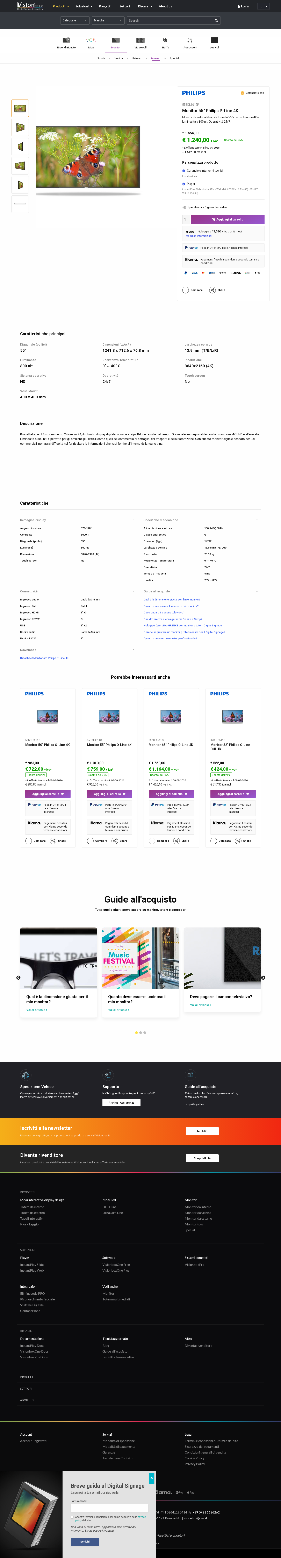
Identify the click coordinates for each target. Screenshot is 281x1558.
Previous (18, 977)
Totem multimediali (116, 1299)
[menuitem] (243, 6)
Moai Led (109, 1200)
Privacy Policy (195, 1464)
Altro (188, 1338)
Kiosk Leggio (29, 1224)
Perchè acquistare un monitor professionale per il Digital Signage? (184, 632)
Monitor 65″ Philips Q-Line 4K (171, 745)
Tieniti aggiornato (115, 1338)
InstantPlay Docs (32, 1345)
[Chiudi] (151, 1478)
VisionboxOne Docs (34, 1351)
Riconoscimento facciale (37, 1299)
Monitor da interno (198, 1207)
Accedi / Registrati (33, 1441)
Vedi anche (110, 1286)
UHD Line (109, 1207)
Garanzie (108, 1452)
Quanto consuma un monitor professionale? (170, 638)
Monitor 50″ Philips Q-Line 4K (47, 745)
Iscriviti (202, 1131)
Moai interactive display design (42, 1200)
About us (165, 6)
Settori (125, 6)
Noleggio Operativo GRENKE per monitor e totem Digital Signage (183, 625)
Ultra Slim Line (112, 1213)
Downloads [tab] (28, 650)
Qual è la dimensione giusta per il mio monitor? (172, 599)
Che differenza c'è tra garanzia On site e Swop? (173, 619)
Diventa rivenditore (198, 1345)
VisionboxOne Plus (115, 1270)
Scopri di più (202, 1158)
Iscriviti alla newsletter (118, 1357)
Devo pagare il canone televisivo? (164, 612)
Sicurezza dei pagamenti (202, 1446)
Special (174, 58)
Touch (101, 58)
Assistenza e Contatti (117, 1458)
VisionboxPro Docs (34, 1357)
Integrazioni (28, 1286)
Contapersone (30, 1311)
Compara (196, 290)
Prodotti (59, 6)
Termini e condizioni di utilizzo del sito (211, 1441)
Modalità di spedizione (118, 1441)
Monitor (191, 1200)
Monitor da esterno (198, 1218)
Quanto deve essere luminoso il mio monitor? (171, 606)
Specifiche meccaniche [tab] (161, 520)
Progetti (105, 6)
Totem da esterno (32, 1213)
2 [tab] (140, 1033)
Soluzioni (82, 6)
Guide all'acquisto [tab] (157, 591)
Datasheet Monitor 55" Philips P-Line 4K (44, 658)
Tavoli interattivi (31, 1218)
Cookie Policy (194, 1458)
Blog (105, 1345)
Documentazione (32, 1338)
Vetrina (119, 58)
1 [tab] (136, 1033)
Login (245, 6)
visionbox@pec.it (195, 1518)
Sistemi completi (196, 1257)
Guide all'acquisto (115, 1351)
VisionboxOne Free (116, 1264)
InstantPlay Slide (32, 1264)
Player (24, 1257)
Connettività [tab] (29, 591)
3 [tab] (145, 1033)
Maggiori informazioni (199, 235)
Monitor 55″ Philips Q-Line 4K (109, 745)
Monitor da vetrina (198, 1213)
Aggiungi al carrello (229, 219)
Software (108, 1257)
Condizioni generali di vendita (205, 1452)
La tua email (79, 1501)
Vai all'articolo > (37, 1010)
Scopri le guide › (194, 1104)
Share (221, 290)
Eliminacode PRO (32, 1293)
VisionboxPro (194, 1264)
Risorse (143, 6)
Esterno (137, 58)
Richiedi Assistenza (121, 1102)
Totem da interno (32, 1207)
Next (263, 977)
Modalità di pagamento (119, 1446)
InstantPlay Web (32, 1270)
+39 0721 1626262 (206, 1512)
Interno (155, 58)
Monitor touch (195, 1224)
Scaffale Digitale (32, 1305)
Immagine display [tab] (33, 520)
